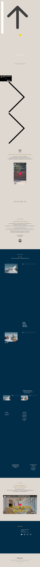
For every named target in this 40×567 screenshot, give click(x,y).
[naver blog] (27, 534)
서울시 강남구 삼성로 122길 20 (25, 529)
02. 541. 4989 (23, 530)
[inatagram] (24, 534)
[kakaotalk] (30, 534)
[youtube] (21, 534)
